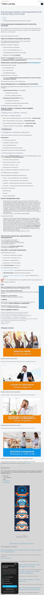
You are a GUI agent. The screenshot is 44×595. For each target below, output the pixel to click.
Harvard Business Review (36, 86)
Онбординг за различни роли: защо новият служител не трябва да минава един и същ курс (21, 565)
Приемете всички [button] (9, 586)
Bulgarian (40, 1)
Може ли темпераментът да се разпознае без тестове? (15, 312)
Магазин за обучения (5, 1)
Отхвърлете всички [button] (10, 589)
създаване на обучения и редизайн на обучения (13, 275)
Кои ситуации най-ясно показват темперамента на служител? (16, 315)
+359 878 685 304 (6, 480)
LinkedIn (7, 323)
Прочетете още (7, 574)
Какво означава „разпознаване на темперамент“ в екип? (14, 313)
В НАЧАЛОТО (28, 463)
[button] (9, 592)
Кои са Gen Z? (6, 558)
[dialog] (9, 578)
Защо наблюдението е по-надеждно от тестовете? (14, 317)
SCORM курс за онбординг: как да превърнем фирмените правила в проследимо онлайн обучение (21, 588)
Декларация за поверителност (22, 544)
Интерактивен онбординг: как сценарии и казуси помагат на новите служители (21, 580)
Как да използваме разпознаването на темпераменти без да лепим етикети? (20, 318)
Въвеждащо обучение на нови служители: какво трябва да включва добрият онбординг (20, 572)
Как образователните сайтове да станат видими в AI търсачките (21, 551)
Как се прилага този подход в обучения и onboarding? (14, 320)
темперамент (35, 62)
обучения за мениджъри (8, 270)
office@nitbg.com (6, 482)
